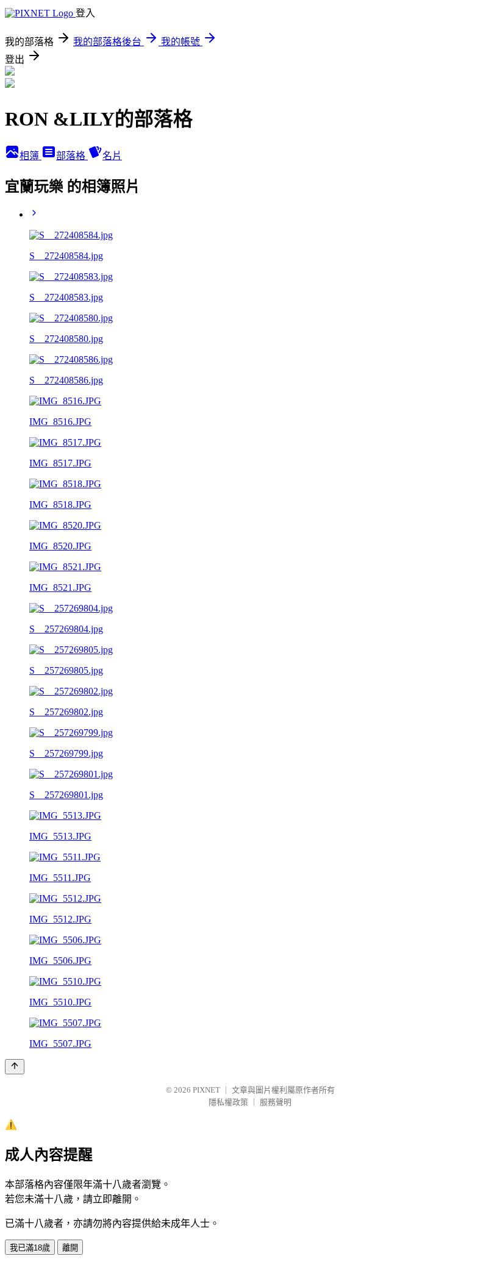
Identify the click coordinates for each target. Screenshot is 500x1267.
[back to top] (14, 1066)
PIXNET (206, 1089)
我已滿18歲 (30, 1247)
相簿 (30, 156)
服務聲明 (275, 1102)
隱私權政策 (228, 1102)
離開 (70, 1247)
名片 (112, 156)
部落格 (72, 156)
